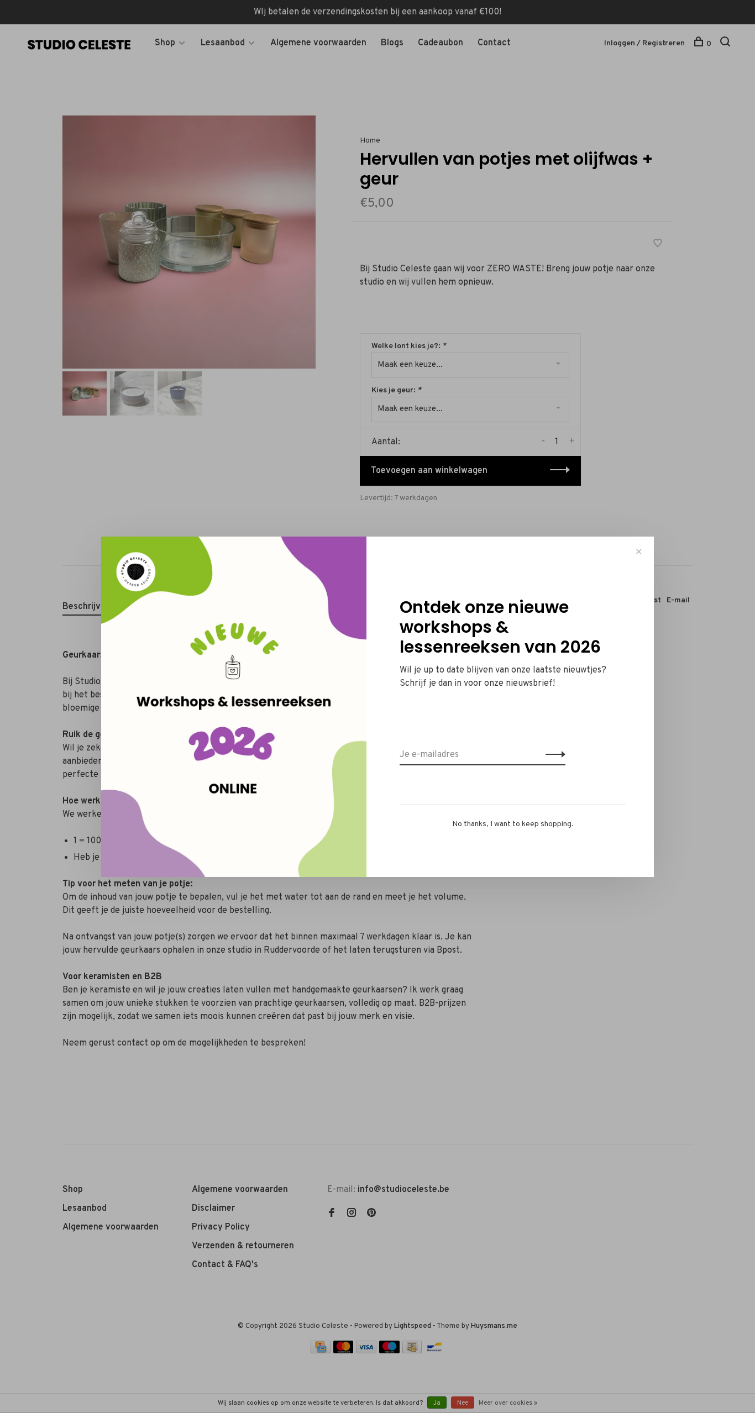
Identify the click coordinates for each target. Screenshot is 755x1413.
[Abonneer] (552, 755)
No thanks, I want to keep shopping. (513, 824)
